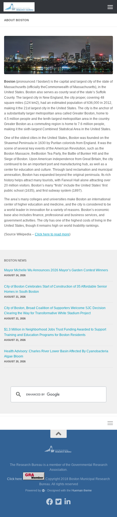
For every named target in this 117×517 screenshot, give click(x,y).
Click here (15, 479)
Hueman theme (82, 490)
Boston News (15, 260)
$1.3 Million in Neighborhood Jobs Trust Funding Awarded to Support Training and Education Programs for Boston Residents (55, 332)
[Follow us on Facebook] (49, 501)
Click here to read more (52, 234)
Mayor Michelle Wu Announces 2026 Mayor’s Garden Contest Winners (56, 270)
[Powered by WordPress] (43, 490)
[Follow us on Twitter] (58, 501)
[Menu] (110, 7)
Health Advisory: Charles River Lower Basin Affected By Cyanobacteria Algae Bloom (56, 353)
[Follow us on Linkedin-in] (67, 501)
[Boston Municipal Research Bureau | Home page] (24, 6)
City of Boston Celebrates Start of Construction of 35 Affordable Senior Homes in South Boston (55, 289)
